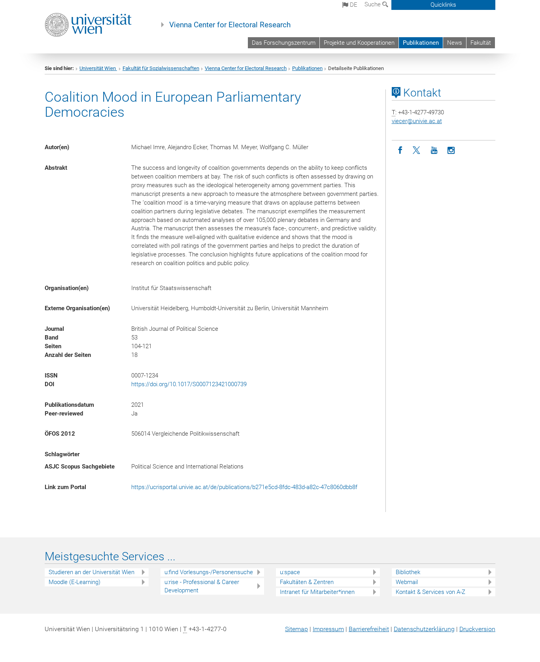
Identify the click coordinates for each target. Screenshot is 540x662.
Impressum (328, 629)
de (352, 4)
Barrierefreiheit (369, 629)
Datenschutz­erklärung (424, 629)
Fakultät (480, 42)
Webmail (407, 582)
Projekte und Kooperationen (359, 42)
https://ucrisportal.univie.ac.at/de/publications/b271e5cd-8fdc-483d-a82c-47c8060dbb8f (244, 487)
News (454, 42)
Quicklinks (443, 4)
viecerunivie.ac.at (417, 121)
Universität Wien (98, 68)
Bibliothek (408, 572)
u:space (290, 572)
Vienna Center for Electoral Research (230, 25)
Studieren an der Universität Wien (91, 572)
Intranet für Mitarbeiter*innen (317, 592)
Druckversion (477, 629)
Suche (373, 4)
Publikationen (421, 42)
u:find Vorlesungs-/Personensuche (208, 572)
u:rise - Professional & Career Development (201, 586)
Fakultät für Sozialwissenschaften (161, 68)
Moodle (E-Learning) (74, 582)
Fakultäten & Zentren (307, 582)
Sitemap (296, 629)
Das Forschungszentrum (283, 42)
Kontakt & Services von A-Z (430, 592)
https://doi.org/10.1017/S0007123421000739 (189, 384)
